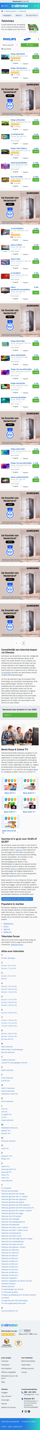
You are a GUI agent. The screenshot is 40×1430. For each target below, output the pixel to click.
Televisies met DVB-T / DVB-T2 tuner (14, 1230)
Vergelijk (15, 63)
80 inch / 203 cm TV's (9, 1033)
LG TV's (4, 1117)
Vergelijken (7, 15)
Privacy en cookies (28, 1421)
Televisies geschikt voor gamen (12, 1202)
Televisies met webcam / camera (13, 1247)
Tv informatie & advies (9, 1292)
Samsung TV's (6, 1172)
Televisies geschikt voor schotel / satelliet (16, 1210)
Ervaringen (5, 1400)
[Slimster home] (20, 6)
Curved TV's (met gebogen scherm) (14, 1063)
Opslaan (25, 64)
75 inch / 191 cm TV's (9, 1023)
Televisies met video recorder (12, 1244)
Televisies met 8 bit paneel (11, 1216)
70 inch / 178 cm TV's (9, 1020)
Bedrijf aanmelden (28, 1361)
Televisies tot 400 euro (9, 1261)
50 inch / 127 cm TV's (9, 999)
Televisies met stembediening (12, 1241)
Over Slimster (6, 1396)
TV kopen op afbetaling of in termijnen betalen (18, 1295)
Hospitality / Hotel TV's (9, 1094)
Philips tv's (8, 932)
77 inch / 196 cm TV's (9, 1026)
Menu (6, 6)
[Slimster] (3, 11)
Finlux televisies (7, 1078)
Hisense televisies (8, 1091)
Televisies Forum (17, 944)
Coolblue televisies (8, 1060)
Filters (30, 45)
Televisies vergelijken (9, 1278)
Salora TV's (5, 1166)
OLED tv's (18, 850)
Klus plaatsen (6, 1368)
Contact (24, 1372)
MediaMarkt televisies (9, 1128)
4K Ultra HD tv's (32, 15)
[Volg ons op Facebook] (22, 1411)
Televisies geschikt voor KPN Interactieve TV (17, 1208)
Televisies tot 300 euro (9, 1258)
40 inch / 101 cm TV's (9, 986)
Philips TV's (5, 1159)
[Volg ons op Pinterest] (29, 1411)
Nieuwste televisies (8, 1141)
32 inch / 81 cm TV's (8, 976)
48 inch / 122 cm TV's (9, 992)
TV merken (5, 1298)
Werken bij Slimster (8, 1407)
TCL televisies (6, 1188)
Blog (3, 1382)
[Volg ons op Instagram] (26, 1411)
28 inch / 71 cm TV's (8, 968)
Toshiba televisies (7, 1286)
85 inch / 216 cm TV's (9, 1036)
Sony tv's (7, 929)
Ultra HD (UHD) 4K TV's (9, 1311)
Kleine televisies (7, 1101)
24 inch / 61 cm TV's (8, 966)
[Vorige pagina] (16, 643)
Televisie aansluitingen (9, 1191)
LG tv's (6, 926)
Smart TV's (5, 1178)
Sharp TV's (5, 1175)
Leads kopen (26, 1365)
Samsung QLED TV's (8, 1169)
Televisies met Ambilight (10, 1219)
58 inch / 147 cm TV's (9, 1005)
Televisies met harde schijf (11, 1236)
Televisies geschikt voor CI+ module (14, 1196)
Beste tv (19, 15)
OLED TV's (5, 1148)
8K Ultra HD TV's (7, 1039)
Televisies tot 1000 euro (10, 1250)
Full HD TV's (5, 1081)
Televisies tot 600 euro (9, 1267)
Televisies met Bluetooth (10, 1225)
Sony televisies (6, 1180)
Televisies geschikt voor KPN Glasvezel (15, 1205)
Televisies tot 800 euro (9, 1272)
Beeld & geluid (11, 11)
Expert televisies (7, 1070)
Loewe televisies (7, 1120)
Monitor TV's (6, 1133)
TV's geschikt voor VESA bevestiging (14, 1300)
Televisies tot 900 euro (9, 1275)
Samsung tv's (8, 923)
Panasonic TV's (6, 1156)
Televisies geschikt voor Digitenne (13, 1199)
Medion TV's (5, 1130)
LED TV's (4, 1112)
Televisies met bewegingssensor (13, 1222)
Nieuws (4, 1404)
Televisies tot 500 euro (9, 1264)
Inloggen (4, 1392)
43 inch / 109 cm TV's (9, 989)
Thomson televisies (8, 1284)
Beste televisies (7, 1047)
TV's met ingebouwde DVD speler (13, 1303)
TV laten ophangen (8, 958)
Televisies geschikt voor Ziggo (12, 1213)
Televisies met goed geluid (11, 1233)
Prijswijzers (5, 1365)
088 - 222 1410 (30, 1392)
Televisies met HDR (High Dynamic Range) (16, 1239)
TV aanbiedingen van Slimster (12, 1289)
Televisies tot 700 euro (9, 1269)
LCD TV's (4, 1109)
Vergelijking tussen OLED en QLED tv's (16, 899)
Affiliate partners (27, 1368)
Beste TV (8, 715)
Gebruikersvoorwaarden (10, 1421)
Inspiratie (4, 1361)
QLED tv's (14, 869)
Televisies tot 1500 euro (10, 1253)
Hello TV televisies (8, 1088)
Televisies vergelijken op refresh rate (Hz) (16, 1281)
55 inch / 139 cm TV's (9, 1002)
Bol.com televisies (8, 1052)
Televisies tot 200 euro (9, 1255)
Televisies (22, 11)
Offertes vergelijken (8, 1372)
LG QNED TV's (6, 1114)
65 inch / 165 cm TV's (9, 1013)
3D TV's (4, 979)
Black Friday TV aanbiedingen (12, 1049)
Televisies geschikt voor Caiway (12, 1194)
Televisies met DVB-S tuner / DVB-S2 (14, 1227)
